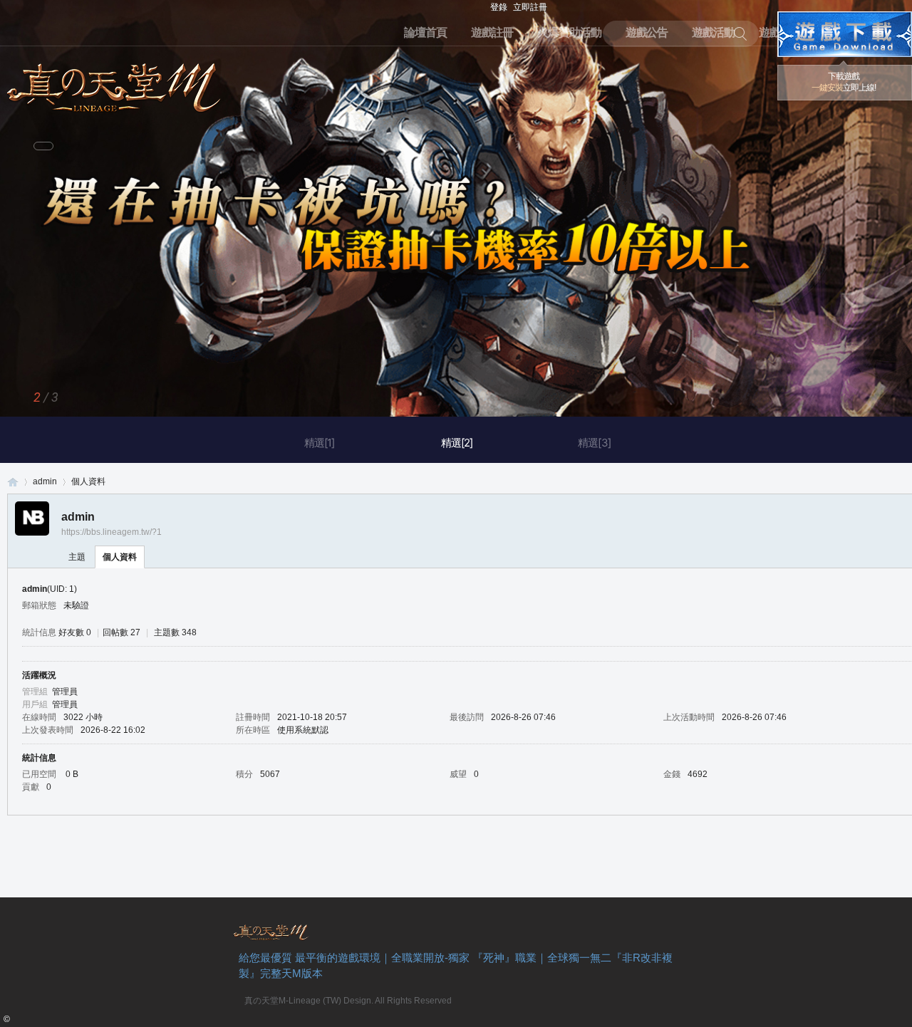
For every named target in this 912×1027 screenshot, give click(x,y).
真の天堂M (114, 82)
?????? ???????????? (844, 34)
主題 (77, 557)
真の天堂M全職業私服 (13, 481)
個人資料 (120, 557)
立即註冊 (530, 7)
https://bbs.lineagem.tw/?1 (111, 532)
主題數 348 (175, 632)
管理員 (65, 692)
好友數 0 (74, 632)
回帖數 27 (121, 632)
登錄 (498, 7)
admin (45, 481)
